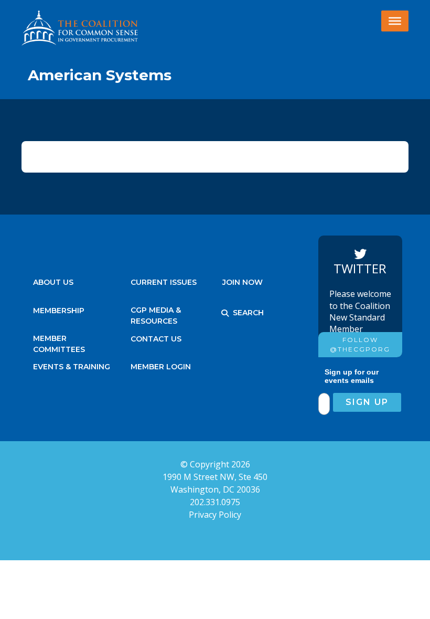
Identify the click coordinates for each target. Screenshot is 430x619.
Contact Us (156, 339)
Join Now (242, 282)
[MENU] (395, 21)
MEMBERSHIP (58, 310)
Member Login (161, 366)
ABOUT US (53, 282)
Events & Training (71, 366)
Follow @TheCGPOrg (360, 344)
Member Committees (59, 341)
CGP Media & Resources (156, 313)
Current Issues (164, 282)
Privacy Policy (215, 514)
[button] (225, 313)
